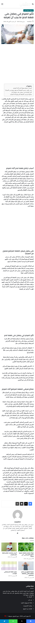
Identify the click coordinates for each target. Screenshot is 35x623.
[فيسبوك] (30, 504)
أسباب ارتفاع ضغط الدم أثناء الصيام (22, 88)
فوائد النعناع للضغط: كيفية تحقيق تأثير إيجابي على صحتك (26, 555)
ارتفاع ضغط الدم (28, 10)
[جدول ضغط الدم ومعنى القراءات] (9, 565)
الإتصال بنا (29, 597)
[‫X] (26, 504)
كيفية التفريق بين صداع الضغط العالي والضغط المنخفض (27, 573)
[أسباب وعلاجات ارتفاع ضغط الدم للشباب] (9, 547)
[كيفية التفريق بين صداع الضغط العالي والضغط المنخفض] (26, 565)
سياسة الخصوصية (27, 605)
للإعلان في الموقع (27, 608)
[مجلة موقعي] (25, 4)
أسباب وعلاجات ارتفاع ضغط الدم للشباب (9, 554)
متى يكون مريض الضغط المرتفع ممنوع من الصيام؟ (18, 90)
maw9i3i (29, 21)
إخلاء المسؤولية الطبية (26, 603)
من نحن (30, 600)
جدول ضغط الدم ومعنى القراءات (10, 573)
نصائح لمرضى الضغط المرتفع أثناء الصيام (21, 94)
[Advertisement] (17, 63)
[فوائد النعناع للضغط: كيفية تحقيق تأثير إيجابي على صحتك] (26, 547)
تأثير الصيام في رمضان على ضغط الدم (21, 92)
